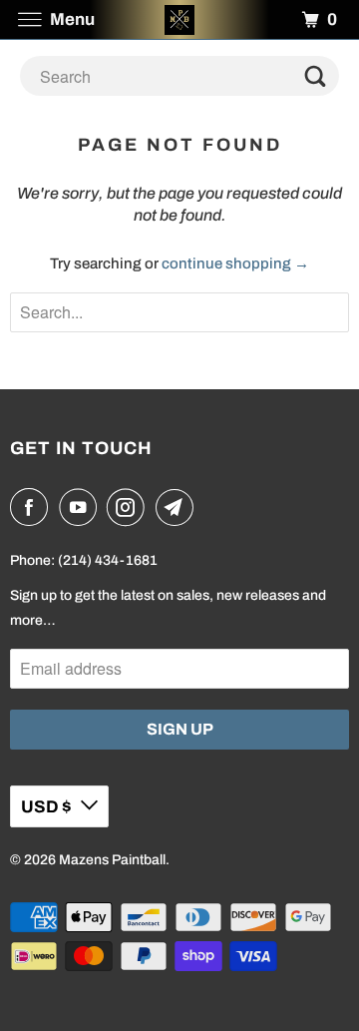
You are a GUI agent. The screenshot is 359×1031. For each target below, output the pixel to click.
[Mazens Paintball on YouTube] (82, 507)
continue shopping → (235, 263)
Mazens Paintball (112, 859)
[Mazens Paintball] (179, 19)
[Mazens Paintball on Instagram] (130, 507)
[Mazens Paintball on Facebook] (33, 507)
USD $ (46, 806)
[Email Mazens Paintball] (178, 507)
